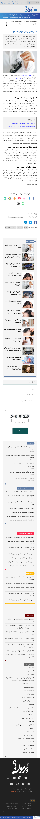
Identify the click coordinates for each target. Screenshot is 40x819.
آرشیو (24, 2)
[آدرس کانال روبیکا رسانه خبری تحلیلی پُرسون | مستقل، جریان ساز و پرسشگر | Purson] (9, 198)
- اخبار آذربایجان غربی (26, 803)
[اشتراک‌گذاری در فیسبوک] (35, 222)
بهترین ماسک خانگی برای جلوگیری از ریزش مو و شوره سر (13, 369)
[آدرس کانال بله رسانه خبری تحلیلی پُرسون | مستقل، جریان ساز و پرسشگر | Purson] (5, 198)
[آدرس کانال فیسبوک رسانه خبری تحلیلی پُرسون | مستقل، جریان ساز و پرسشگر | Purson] (33, 198)
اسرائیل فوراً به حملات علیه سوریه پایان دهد (22, 472)
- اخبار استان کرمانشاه (12, 803)
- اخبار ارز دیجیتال (13, 808)
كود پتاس (31, 671)
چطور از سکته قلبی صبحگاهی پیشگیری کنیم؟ (21, 508)
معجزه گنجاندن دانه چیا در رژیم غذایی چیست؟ (21, 126)
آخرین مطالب (29, 615)
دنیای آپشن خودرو (29, 735)
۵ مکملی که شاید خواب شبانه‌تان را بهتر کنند (22, 520)
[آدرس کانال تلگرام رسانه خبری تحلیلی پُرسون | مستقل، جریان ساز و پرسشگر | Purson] (28, 198)
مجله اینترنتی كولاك (28, 745)
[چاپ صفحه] (6, 22)
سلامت (13, 227)
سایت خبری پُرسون (25, 75)
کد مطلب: (32, 214)
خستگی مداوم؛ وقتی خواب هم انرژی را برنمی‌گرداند (20, 492)
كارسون (32, 728)
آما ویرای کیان (12, 791)
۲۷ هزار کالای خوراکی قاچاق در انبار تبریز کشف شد (20, 651)
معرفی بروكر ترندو (29, 687)
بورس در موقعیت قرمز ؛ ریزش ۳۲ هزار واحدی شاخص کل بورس (12, 350)
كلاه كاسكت (30, 742)
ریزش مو (7, 227)
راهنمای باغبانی (30, 674)
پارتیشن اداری (30, 694)
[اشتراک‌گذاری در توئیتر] (30, 222)
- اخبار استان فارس (27, 806)
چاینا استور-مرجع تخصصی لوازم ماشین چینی (21, 708)
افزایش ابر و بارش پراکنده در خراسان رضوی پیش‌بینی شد (18, 817)
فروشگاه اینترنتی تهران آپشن (26, 738)
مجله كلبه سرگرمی (29, 749)
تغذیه (25, 227)
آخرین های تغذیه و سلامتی (25, 488)
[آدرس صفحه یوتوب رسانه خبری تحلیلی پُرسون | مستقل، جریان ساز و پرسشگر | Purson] (19, 198)
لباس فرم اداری (30, 721)
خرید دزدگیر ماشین (28, 701)
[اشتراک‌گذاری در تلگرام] (25, 222)
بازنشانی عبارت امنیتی (19, 423)
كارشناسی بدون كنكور (28, 684)
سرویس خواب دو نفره (28, 697)
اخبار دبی (31, 704)
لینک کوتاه (31, 217)
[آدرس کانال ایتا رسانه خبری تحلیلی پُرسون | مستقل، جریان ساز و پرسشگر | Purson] (14, 198)
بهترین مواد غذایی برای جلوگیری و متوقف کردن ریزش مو (12, 275)
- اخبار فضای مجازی (12, 806)
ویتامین (18, 78)
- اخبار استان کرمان (27, 808)
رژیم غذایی (20, 227)
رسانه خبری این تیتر (28, 752)
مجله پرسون (29, 573)
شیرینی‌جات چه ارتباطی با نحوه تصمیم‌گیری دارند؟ (20, 516)
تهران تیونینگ (30, 732)
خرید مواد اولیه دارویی (28, 718)
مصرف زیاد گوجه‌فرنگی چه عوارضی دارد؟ (23, 512)
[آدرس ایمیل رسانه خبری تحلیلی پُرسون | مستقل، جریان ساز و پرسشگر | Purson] (18, 203)
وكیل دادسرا (30, 668)
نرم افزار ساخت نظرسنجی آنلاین (25, 725)
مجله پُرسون (33, 22)
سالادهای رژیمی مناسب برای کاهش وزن (23, 123)
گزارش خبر (31, 714)
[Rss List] (2, 2)
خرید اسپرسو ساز (29, 690)
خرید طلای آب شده (28, 711)
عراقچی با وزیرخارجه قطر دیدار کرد (24, 478)
